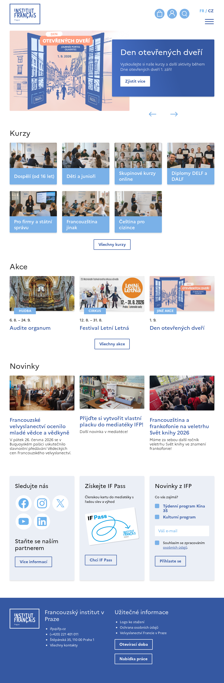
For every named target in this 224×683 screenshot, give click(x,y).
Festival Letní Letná (104, 328)
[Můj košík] (159, 14)
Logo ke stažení (132, 621)
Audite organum (30, 328)
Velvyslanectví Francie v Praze (143, 632)
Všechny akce (112, 344)
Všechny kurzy (112, 244)
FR (202, 11)
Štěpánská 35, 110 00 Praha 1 (72, 639)
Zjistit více (135, 81)
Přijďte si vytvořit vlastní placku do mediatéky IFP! (112, 421)
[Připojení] (172, 14)
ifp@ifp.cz (58, 628)
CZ (211, 11)
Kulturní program (179, 517)
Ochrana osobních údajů (139, 627)
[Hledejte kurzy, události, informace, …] (184, 14)
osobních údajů (175, 547)
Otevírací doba (133, 644)
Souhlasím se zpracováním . (184, 545)
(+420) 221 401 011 (64, 634)
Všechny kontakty (64, 645)
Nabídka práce (133, 659)
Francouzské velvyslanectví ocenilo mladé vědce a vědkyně (39, 426)
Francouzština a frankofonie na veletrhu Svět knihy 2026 (179, 426)
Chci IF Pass (101, 560)
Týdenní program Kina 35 (184, 508)
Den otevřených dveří (177, 328)
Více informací (33, 562)
